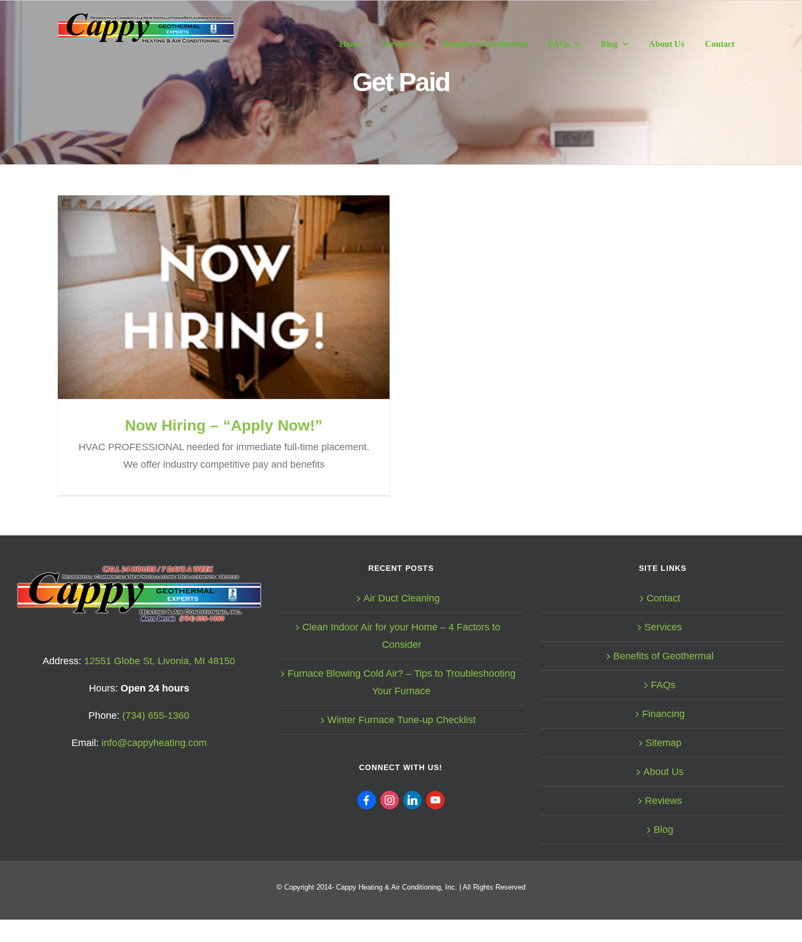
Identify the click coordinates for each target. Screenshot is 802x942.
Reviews (663, 800)
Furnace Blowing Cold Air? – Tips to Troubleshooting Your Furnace (402, 682)
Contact (663, 598)
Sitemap (663, 742)
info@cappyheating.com (154, 742)
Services (663, 627)
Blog (663, 829)
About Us (663, 771)
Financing (663, 713)
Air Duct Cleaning (401, 598)
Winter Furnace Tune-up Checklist (401, 719)
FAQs (663, 684)
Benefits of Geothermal (663, 656)
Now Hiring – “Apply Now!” (224, 297)
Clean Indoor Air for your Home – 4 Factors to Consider (401, 636)
